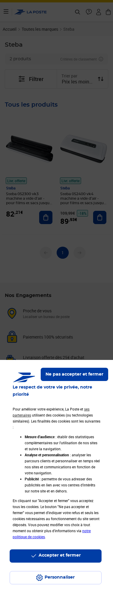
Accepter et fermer (60, 555)
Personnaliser (60, 577)
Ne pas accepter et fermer (74, 374)
